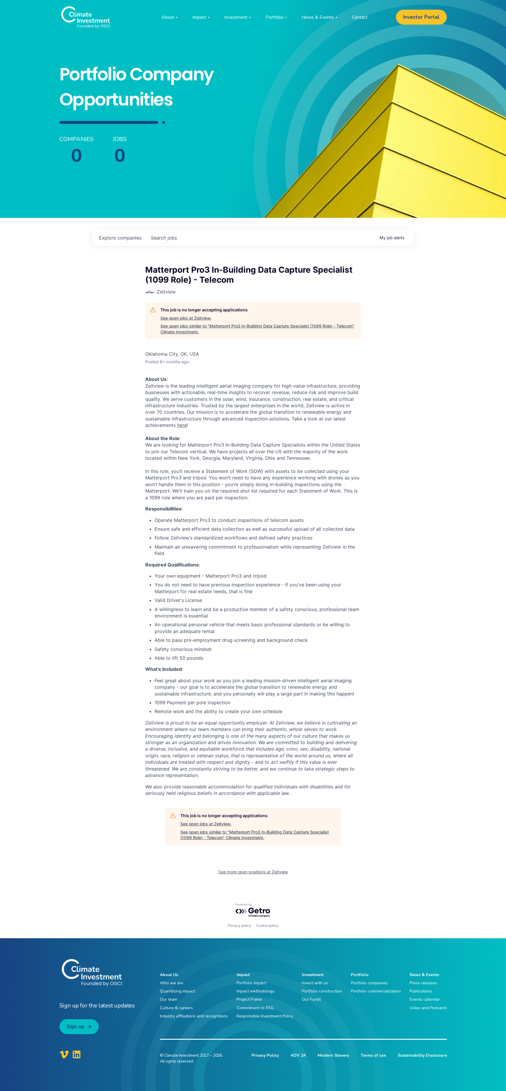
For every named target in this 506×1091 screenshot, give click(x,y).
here (182, 425)
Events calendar (425, 999)
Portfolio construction (322, 991)
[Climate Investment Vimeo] (64, 1054)
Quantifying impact (177, 991)
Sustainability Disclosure (422, 1055)
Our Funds (311, 999)
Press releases (423, 983)
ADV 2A (298, 1055)
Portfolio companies (369, 983)
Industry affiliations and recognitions (194, 1016)
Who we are (171, 983)
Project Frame (249, 999)
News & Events (424, 975)
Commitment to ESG (255, 1008)
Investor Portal (421, 17)
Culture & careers (176, 1008)
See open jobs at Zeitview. (185, 317)
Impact (243, 975)
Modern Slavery (333, 1055)
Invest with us (315, 983)
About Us (169, 975)
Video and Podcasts (428, 1008)
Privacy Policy (265, 1055)
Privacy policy (239, 925)
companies (120, 238)
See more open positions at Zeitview (253, 871)
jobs (164, 238)
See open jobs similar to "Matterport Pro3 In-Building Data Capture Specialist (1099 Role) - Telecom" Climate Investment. (257, 328)
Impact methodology (255, 991)
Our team (168, 999)
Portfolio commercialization (376, 991)
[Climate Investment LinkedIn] (77, 1054)
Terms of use (373, 1055)
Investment (313, 975)
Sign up (75, 1026)
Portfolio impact (251, 983)
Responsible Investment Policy (265, 1016)
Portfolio (360, 975)
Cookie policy (267, 925)
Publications (421, 991)
